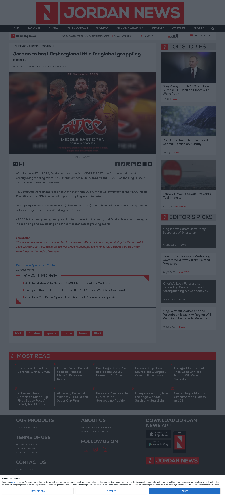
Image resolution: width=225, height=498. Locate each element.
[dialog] (112, 486)
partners (14, 482)
